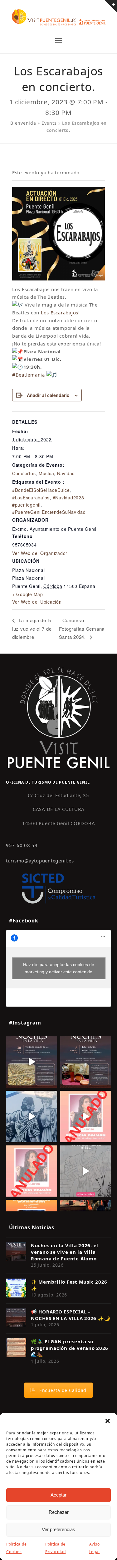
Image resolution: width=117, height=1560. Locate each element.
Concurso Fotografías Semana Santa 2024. (82, 628)
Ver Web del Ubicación (37, 602)
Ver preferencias (58, 1529)
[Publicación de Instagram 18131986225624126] (85, 1171)
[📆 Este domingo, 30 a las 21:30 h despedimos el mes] (31, 1062)
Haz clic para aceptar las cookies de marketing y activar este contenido (58, 968)
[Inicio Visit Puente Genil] (59, 717)
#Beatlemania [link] (28, 375)
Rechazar (59, 1512)
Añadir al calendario (48, 395)
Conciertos (24, 473)
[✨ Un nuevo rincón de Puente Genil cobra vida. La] (31, 1116)
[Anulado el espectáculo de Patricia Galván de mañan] (31, 1171)
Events (49, 123)
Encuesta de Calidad (62, 1390)
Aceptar (58, 1494)
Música (46, 473)
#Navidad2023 (68, 497)
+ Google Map (27, 594)
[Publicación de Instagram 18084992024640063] (85, 1116)
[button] (108, 1421)
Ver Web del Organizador (39, 553)
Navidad (66, 473)
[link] (60, 312)
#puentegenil (26, 505)
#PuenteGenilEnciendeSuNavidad (49, 512)
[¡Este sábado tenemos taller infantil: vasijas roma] (85, 1062)
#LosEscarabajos (31, 497)
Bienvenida (23, 123)
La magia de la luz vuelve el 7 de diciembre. (32, 628)
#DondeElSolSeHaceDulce (41, 490)
